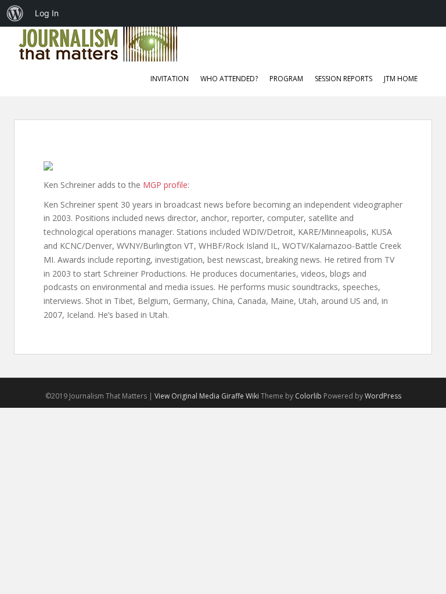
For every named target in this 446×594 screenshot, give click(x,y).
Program (286, 79)
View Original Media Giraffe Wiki (206, 396)
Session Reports (343, 79)
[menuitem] (15, 13)
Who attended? (229, 79)
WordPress (383, 396)
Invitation (169, 79)
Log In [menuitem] (47, 13)
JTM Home (401, 79)
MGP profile (165, 184)
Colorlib (308, 396)
